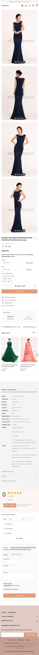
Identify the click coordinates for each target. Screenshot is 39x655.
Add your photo (7, 583)
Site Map (28, 640)
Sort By (5, 519)
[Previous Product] (33, 238)
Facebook (3, 246)
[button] (33, 332)
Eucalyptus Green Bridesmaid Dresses (15, 646)
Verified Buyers (8, 524)
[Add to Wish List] (35, 286)
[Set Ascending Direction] (23, 519)
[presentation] (37, 355)
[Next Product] (36, 238)
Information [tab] (10, 612)
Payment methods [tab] (7, 620)
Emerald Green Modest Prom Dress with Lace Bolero (10, 365)
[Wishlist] (29, 6)
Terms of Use (12, 640)
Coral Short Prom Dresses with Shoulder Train (27, 365)
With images (8, 533)
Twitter (6, 246)
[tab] (19, 389)
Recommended (9, 528)
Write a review (10, 505)
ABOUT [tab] (4, 612)
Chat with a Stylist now (29, 327)
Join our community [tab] (8, 616)
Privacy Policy (20, 640)
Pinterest (9, 246)
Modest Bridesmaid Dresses (11, 643)
